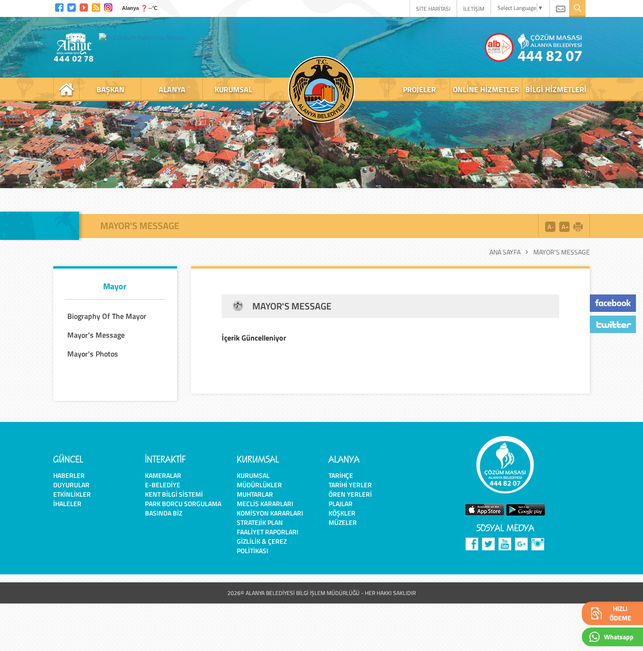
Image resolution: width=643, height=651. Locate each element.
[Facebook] (59, 6)
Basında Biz (163, 513)
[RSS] (96, 6)
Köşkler (342, 513)
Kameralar (163, 475)
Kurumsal (253, 475)
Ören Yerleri (350, 494)
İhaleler (67, 503)
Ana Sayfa (505, 252)
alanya (172, 89)
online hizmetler (486, 89)
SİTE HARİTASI (433, 8)
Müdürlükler (259, 485)
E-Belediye (162, 485)
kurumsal (233, 89)
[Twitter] (71, 6)
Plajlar (341, 503)
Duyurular (71, 485)
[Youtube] (84, 6)
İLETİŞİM (473, 8)
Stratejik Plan (260, 522)
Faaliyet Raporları (267, 532)
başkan (110, 89)
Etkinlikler (72, 494)
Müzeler (343, 522)
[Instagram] (108, 6)
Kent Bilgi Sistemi (174, 494)
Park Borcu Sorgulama (183, 503)
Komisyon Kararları (270, 513)
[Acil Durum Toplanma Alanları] (145, 37)
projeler (419, 89)
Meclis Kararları (265, 503)
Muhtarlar (255, 494)
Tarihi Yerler (350, 485)
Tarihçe (341, 475)
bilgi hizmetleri (556, 89)
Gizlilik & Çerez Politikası (262, 546)
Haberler (69, 475)
